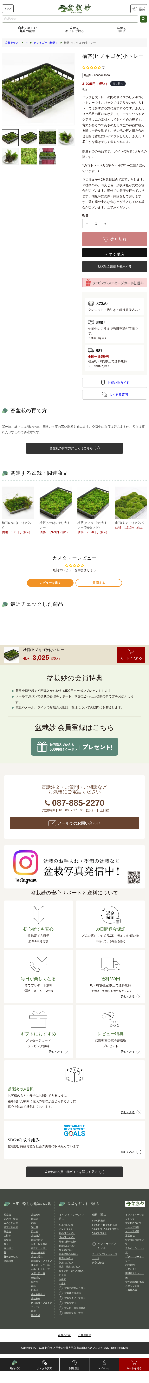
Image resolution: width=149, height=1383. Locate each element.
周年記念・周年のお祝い (72, 1271)
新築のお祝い (66, 1262)
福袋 (33, 1311)
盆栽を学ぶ (121, 29)
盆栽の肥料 (37, 1256)
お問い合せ (131, 1269)
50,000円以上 (99, 1233)
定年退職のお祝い (68, 1254)
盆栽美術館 (84, 1335)
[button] (91, 67)
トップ (7, 8)
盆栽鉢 (34, 1219)
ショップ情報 (132, 1227)
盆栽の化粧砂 (38, 1252)
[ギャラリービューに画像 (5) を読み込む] (10, 156)
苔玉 (6, 1244)
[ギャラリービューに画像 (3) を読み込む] (47, 137)
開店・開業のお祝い (69, 1266)
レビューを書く (50, 582)
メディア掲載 (132, 1231)
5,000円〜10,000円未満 (104, 1225)
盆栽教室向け (38, 1294)
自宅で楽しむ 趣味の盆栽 (27, 29)
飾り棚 (34, 1231)
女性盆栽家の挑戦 (134, 1281)
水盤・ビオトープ (40, 1269)
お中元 (62, 1279)
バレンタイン (66, 1229)
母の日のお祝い (67, 1233)
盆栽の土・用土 (39, 1248)
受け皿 (34, 1227)
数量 (85, 215)
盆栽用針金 (37, 1240)
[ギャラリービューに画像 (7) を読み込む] (47, 156)
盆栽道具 (35, 1235)
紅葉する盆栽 (11, 1227)
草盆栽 (7, 1231)
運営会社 (130, 1235)
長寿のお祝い (66, 1258)
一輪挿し (35, 1277)
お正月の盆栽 (66, 1224)
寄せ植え (8, 1248)
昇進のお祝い (66, 1250)
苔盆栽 (7, 1240)
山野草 (7, 1235)
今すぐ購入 (115, 254)
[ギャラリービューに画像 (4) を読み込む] (66, 137)
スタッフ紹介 (132, 1286)
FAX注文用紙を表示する (115, 266)
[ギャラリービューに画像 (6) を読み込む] (29, 156)
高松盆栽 (35, 1315)
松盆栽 (7, 1214)
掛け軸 (34, 1281)
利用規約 (130, 1265)
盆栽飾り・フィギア (41, 1261)
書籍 (33, 1286)
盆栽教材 (35, 1298)
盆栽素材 (35, 1214)
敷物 (33, 1223)
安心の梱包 (98, 1262)
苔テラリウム (11, 1256)
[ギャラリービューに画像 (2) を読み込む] (29, 137)
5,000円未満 (98, 1220)
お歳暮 (62, 1283)
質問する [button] (99, 582)
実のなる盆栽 (11, 1223)
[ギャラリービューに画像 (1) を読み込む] (10, 137)
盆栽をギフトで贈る (74, 29)
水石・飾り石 (38, 1273)
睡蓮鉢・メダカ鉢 (40, 1265)
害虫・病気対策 (39, 1244)
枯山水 (34, 1290)
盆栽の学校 (64, 1335)
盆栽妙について (133, 1223)
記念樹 (62, 1275)
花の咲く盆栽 (11, 1219)
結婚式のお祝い (67, 1245)
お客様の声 (131, 1290)
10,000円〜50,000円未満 (105, 1229)
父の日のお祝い (67, 1237)
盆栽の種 (8, 1261)
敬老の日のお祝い (68, 1241)
